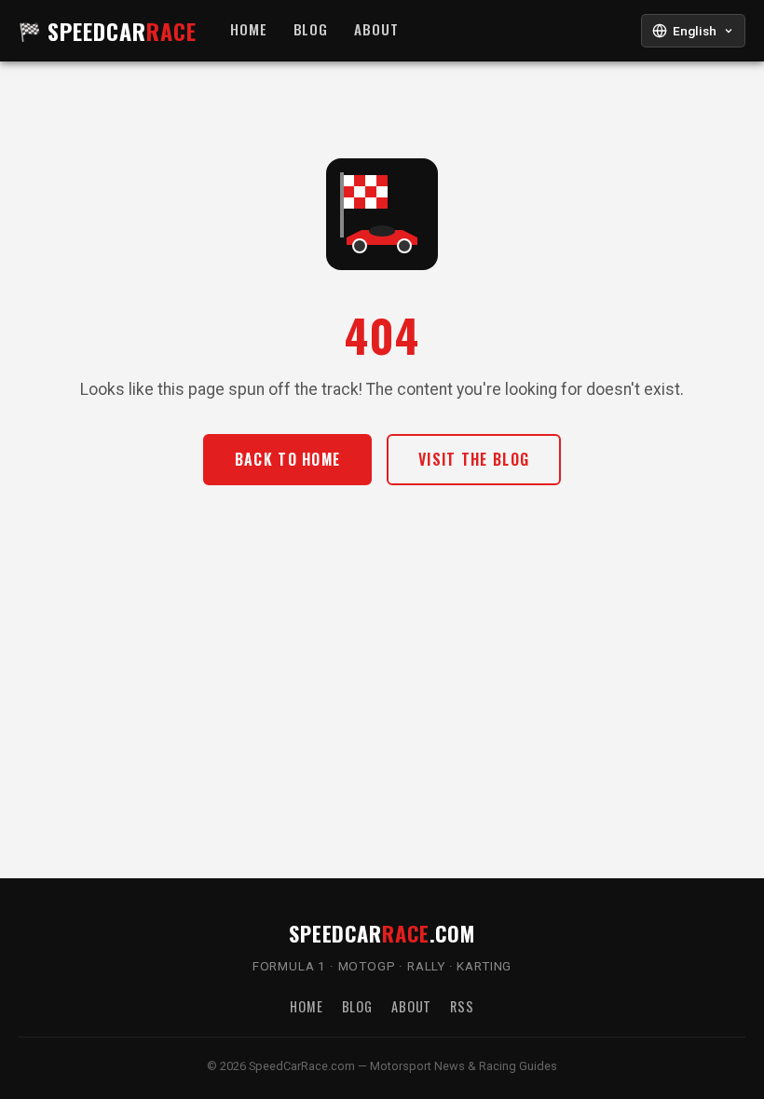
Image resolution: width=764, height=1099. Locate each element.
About (376, 30)
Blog (311, 30)
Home (248, 30)
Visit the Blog (473, 459)
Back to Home (287, 459)
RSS (462, 1006)
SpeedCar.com (382, 932)
